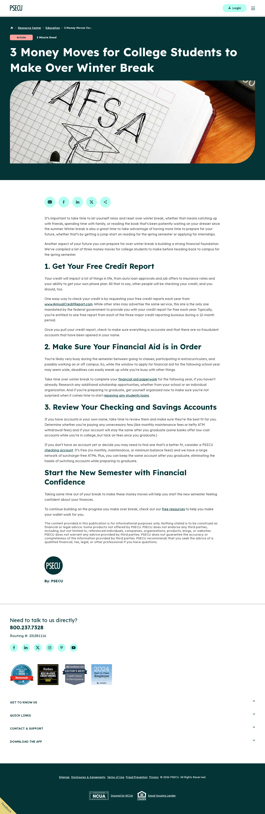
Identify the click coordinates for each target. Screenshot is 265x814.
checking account (59, 450)
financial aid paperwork (137, 379)
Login (236, 8)
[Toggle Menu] (251, 8)
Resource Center (29, 27)
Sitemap (64, 777)
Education (53, 27)
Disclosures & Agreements (88, 777)
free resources (173, 509)
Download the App (26, 741)
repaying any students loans (126, 395)
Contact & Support (26, 728)
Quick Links (20, 715)
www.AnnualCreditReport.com (69, 304)
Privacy (154, 777)
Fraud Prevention (137, 777)
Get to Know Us (23, 702)
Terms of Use (115, 777)
